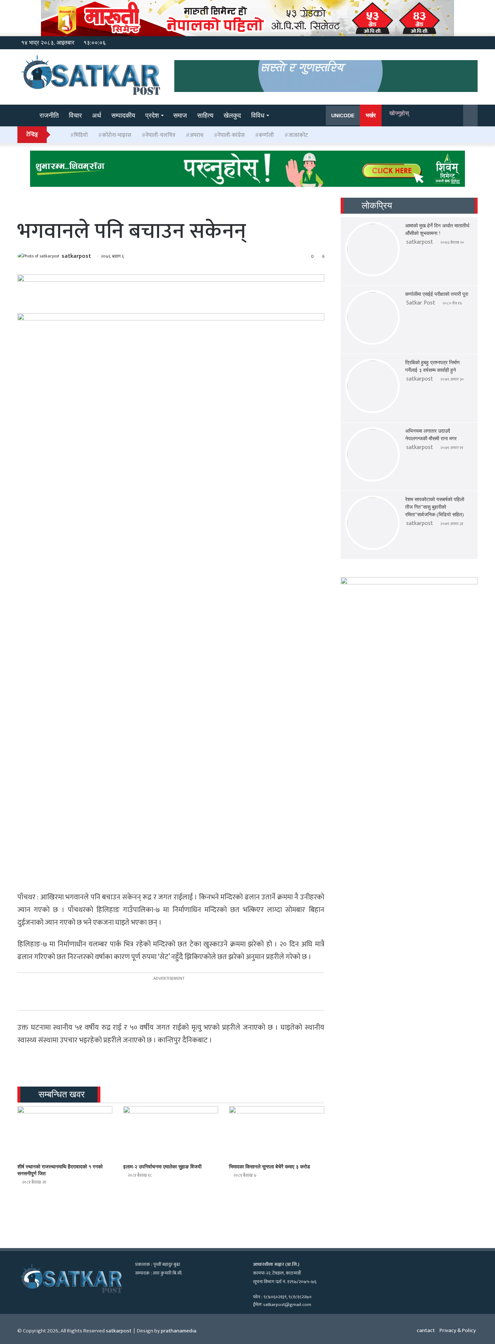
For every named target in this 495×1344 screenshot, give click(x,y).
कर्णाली (266, 135)
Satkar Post (420, 303)
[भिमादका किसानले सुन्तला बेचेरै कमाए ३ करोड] (276, 1133)
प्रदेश (152, 115)
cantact (426, 1330)
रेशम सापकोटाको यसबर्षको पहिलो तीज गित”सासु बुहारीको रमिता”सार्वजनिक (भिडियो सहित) (434, 507)
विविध (258, 115)
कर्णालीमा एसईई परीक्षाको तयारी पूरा (436, 294)
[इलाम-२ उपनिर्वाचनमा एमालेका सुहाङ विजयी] (170, 1133)
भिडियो (81, 135)
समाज (180, 115)
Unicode (342, 115)
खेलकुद (232, 115)
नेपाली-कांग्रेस (231, 135)
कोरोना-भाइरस (116, 135)
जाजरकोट (298, 135)
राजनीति (49, 115)
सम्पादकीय (123, 115)
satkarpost (76, 256)
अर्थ (96, 115)
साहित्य (205, 115)
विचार (75, 115)
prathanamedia (178, 1330)
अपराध (196, 135)
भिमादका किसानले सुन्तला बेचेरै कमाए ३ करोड (269, 1166)
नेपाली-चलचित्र (160, 135)
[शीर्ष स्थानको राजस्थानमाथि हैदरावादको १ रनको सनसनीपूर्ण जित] (64, 1133)
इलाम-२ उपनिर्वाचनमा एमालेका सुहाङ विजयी (162, 1166)
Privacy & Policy (458, 1330)
